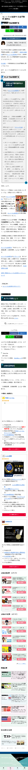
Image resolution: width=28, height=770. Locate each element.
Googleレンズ (18, 358)
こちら (16, 318)
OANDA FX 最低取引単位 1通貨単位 (14, 552)
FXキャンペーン (17, 479)
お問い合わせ (14, 760)
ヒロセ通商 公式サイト (14, 514)
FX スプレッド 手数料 (6, 294)
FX (13, 52)
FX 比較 (3, 63)
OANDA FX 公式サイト (14, 566)
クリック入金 (18, 127)
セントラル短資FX (12, 54)
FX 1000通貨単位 (9, 435)
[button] (18, 30)
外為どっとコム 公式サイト (14, 449)
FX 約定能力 (7, 556)
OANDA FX (8, 521)
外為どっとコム (9, 398)
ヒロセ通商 (8, 456)
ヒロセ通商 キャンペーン (11, 488)
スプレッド (16, 256)
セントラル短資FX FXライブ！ (12, 286)
